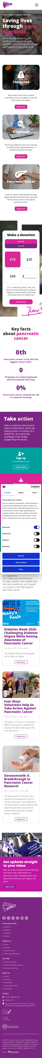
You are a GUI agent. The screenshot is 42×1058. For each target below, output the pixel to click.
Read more (21, 107)
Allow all (21, 556)
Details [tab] (21, 492)
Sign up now (9, 887)
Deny (21, 569)
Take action (21, 467)
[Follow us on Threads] (17, 918)
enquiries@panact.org (12, 997)
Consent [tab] (7, 492)
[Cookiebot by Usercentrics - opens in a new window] (31, 487)
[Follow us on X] (26, 918)
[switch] (34, 533)
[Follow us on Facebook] (4, 918)
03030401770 (9, 1000)
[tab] (21, 241)
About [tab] (34, 492)
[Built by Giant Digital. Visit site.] (14, 1052)
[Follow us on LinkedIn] (8, 918)
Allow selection (21, 562)
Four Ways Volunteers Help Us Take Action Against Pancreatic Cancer (20, 706)
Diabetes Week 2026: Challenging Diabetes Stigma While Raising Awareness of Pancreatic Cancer (21, 636)
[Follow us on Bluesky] (22, 918)
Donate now (21, 302)
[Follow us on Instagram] (13, 918)
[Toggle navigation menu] (37, 4)
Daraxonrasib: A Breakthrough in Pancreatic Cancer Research (18, 780)
